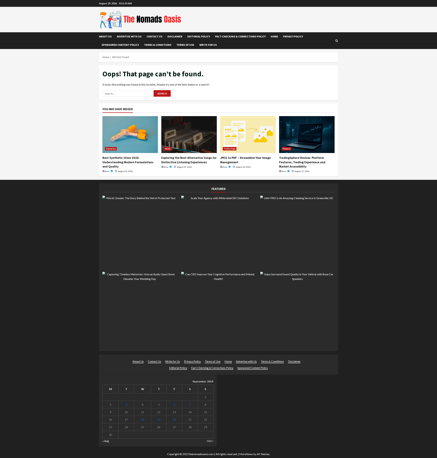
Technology (229, 148)
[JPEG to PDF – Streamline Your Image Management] (248, 134)
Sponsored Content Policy (120, 44)
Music (168, 148)
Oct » (210, 440)
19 (158, 419)
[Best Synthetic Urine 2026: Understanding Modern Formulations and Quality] (130, 134)
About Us (105, 36)
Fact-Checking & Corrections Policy (240, 36)
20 (174, 419)
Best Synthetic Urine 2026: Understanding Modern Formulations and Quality (127, 162)
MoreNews (246, 454)
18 (142, 419)
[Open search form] (336, 40)
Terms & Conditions (157, 44)
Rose (107, 171)
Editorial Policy (198, 36)
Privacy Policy (293, 36)
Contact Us (154, 36)
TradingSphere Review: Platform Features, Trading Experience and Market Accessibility (302, 162)
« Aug (105, 440)
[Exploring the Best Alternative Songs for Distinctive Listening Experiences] (189, 134)
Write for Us (208, 44)
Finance (286, 148)
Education (111, 148)
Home (274, 36)
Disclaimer (174, 36)
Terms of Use (185, 44)
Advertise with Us (129, 36)
